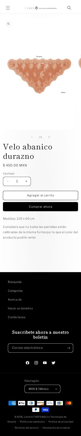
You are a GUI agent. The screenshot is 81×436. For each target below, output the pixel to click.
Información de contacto (56, 427)
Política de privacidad (61, 421)
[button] (8, 8)
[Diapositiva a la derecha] (49, 137)
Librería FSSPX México (37, 416)
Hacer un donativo (20, 308)
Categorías (15, 290)
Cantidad (8, 173)
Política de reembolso (32, 421)
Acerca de (15, 299)
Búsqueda (15, 281)
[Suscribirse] (68, 348)
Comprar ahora (40, 207)
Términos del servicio (27, 427)
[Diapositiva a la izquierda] (32, 137)
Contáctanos (17, 317)
